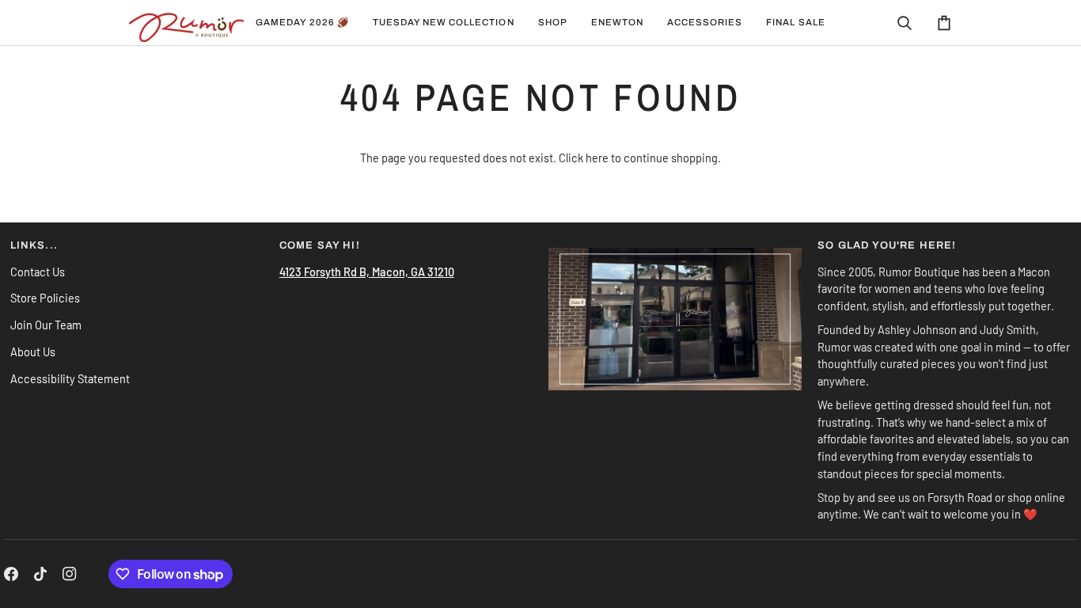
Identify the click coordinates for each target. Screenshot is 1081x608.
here (597, 157)
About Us (32, 351)
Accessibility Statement (70, 378)
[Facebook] (11, 574)
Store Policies (45, 298)
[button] (443, 22)
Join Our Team (46, 324)
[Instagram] (70, 574)
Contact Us (37, 271)
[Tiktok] (40, 574)
